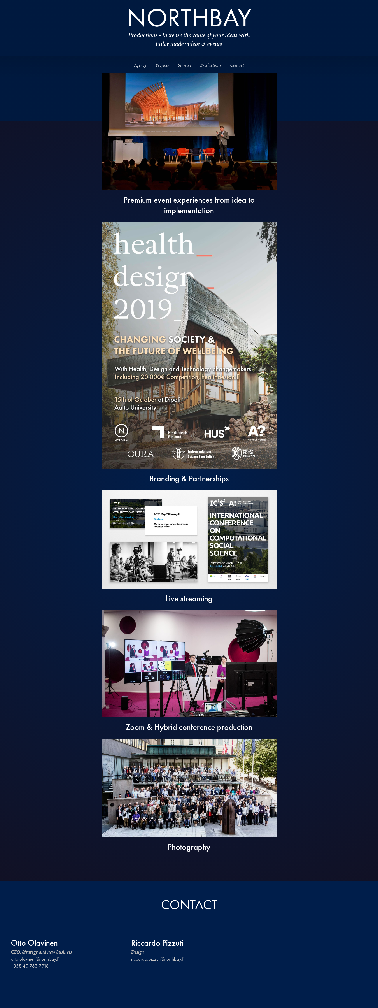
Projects (162, 65)
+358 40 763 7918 (30, 966)
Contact (237, 65)
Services (184, 65)
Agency (140, 65)
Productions (210, 65)
